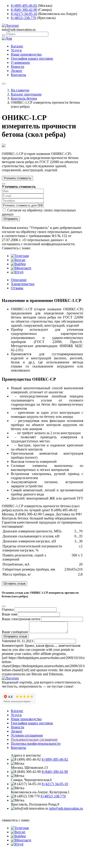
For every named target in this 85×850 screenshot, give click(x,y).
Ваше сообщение (15, 632)
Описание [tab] (19, 280)
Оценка (8, 609)
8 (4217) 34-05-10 (24, 14)
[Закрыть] (3, 183)
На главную (20, 90)
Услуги (16, 50)
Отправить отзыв (15, 636)
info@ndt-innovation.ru (66, 808)
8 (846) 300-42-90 (24, 10)
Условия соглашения (27, 735)
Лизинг (16, 71)
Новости (17, 67)
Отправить (11, 218)
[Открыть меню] (3, 83)
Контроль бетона (24, 98)
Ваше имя (9, 614)
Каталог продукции (26, 94)
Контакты (18, 75)
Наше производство (26, 54)
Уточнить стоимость (17, 178)
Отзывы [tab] (17, 288)
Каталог (17, 46)
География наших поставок (32, 58)
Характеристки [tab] (22, 284)
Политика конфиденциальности (36, 743)
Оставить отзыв (14, 583)
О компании (20, 62)
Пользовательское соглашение (34, 739)
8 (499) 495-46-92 (24, 5)
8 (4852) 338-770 (23, 18)
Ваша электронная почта (21, 619)
